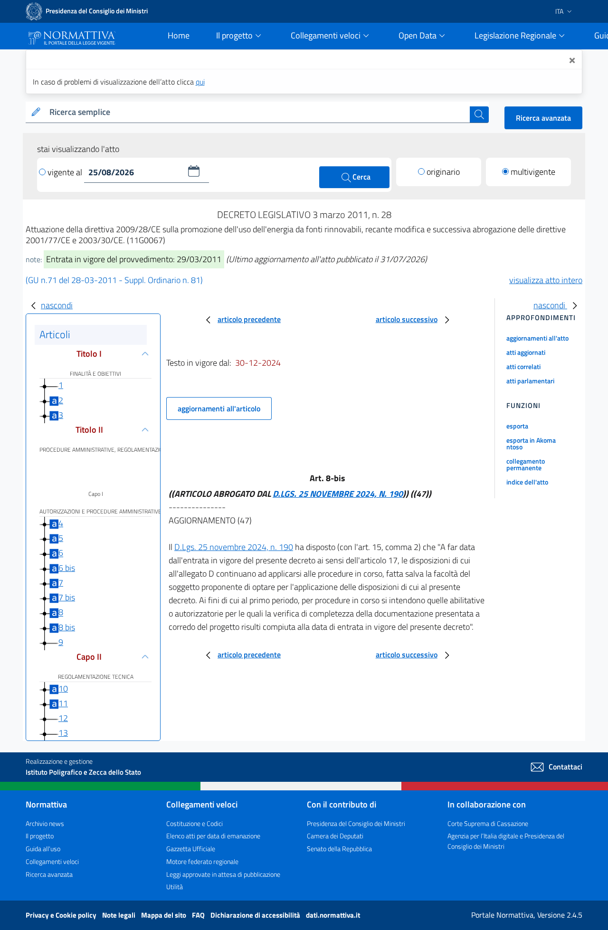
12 (63, 718)
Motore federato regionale (202, 861)
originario (443, 171)
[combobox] (258, 112)
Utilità (174, 887)
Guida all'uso (43, 849)
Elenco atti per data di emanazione (213, 836)
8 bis (66, 627)
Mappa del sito (164, 915)
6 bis (66, 567)
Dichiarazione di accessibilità (256, 915)
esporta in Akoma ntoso (531, 443)
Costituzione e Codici (194, 823)
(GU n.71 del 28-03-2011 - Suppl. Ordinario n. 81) (114, 280)
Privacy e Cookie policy (62, 915)
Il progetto (40, 836)
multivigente (533, 171)
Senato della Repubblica (339, 849)
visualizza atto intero (545, 280)
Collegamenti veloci (52, 861)
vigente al (66, 172)
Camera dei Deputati (335, 836)
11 (63, 703)
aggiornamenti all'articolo (219, 408)
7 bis (66, 597)
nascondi (57, 305)
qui (200, 81)
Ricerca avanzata (543, 117)
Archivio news (45, 823)
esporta (517, 426)
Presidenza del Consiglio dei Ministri (356, 823)
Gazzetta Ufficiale (190, 849)
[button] (193, 170)
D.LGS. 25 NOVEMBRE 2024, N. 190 (338, 493)
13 (63, 732)
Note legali (119, 915)
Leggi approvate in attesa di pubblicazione (223, 874)
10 (63, 688)
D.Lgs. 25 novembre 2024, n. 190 (233, 547)
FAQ (199, 915)
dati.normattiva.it (333, 915)
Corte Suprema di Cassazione (487, 823)
